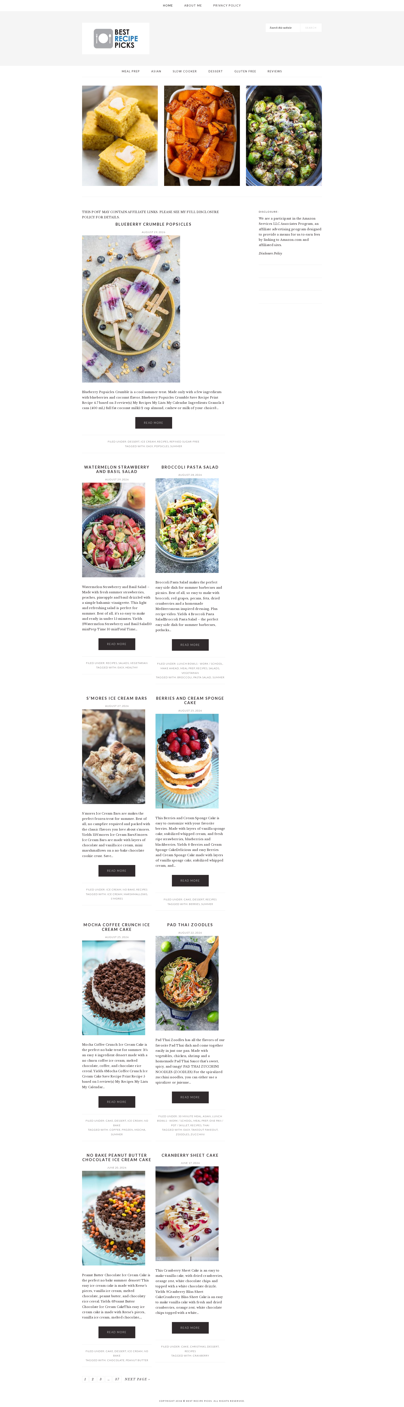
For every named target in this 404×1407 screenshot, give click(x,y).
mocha (139, 1129)
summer (176, 446)
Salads (123, 663)
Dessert (134, 441)
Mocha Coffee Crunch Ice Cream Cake (117, 927)
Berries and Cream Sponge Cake (190, 700)
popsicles (161, 446)
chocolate (116, 1360)
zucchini (198, 1134)
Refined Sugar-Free (184, 441)
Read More (153, 422)
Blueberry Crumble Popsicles (154, 224)
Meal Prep (187, 668)
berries (194, 904)
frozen (127, 1129)
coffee (115, 1129)
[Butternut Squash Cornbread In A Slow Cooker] (120, 137)
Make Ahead (170, 668)
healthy (131, 667)
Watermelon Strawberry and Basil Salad (117, 469)
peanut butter (137, 1360)
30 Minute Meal (190, 1116)
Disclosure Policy (270, 253)
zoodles (182, 1134)
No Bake (129, 889)
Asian (207, 1116)
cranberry (201, 1355)
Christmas (198, 1346)
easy (149, 446)
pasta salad (202, 677)
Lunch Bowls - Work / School (200, 663)
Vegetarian (139, 663)
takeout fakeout (204, 1129)
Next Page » (137, 1379)
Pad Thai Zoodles (190, 924)
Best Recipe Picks (115, 38)
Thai (206, 1125)
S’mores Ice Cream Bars (116, 698)
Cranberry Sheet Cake (190, 1155)
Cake (187, 899)
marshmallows (135, 894)
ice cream (114, 894)
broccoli (184, 677)
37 (117, 1379)
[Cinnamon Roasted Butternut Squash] (202, 137)
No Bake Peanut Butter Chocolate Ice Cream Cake (117, 1157)
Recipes (162, 441)
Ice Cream (148, 441)
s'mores (117, 898)
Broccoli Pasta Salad (190, 467)
